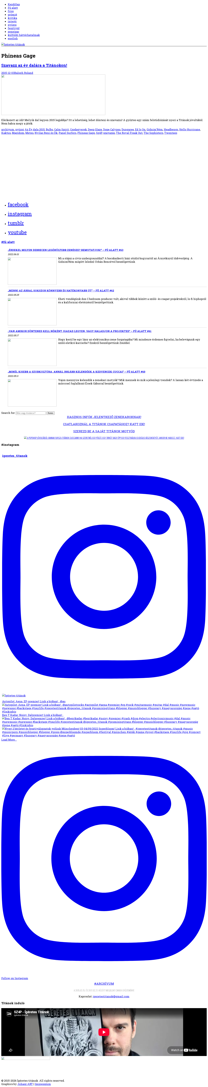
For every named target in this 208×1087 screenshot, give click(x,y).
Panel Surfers (67, 133)
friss (11, 11)
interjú (12, 21)
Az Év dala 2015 (35, 129)
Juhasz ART (25, 1084)
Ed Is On (140, 129)
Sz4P (99, 133)
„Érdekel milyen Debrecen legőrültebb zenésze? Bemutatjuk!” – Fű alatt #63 (65, 250)
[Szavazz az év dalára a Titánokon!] (53, 114)
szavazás (109, 133)
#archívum (104, 984)
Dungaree (128, 129)
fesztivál (14, 28)
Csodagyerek (78, 129)
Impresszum (43, 1084)
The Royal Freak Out (129, 133)
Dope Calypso (111, 129)
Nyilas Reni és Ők (46, 133)
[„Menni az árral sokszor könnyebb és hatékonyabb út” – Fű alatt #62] (32, 312)
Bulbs (49, 129)
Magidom (18, 133)
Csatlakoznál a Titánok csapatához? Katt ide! (104, 424)
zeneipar (13, 31)
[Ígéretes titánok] (13, 44)
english (13, 38)
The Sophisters (153, 133)
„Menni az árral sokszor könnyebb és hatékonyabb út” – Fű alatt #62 (61, 290)
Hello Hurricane (189, 129)
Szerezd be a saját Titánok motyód (104, 431)
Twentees (170, 133)
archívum (7, 129)
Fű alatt (13, 7)
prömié (12, 14)
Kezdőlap (14, 4)
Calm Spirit (61, 129)
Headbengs (171, 129)
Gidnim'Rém (155, 129)
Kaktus (6, 133)
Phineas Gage (86, 133)
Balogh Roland (23, 72)
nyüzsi (12, 24)
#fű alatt (8, 242)
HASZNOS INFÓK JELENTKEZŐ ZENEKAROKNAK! (104, 417)
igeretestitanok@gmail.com (111, 996)
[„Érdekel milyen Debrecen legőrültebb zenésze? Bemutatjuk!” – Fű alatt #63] (32, 271)
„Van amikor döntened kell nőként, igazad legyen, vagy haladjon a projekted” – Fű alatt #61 (79, 331)
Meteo (29, 133)
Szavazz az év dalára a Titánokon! (34, 65)
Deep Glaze (95, 129)
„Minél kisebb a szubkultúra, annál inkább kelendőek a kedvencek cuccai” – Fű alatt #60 (76, 371)
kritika (12, 18)
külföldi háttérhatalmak (24, 35)
